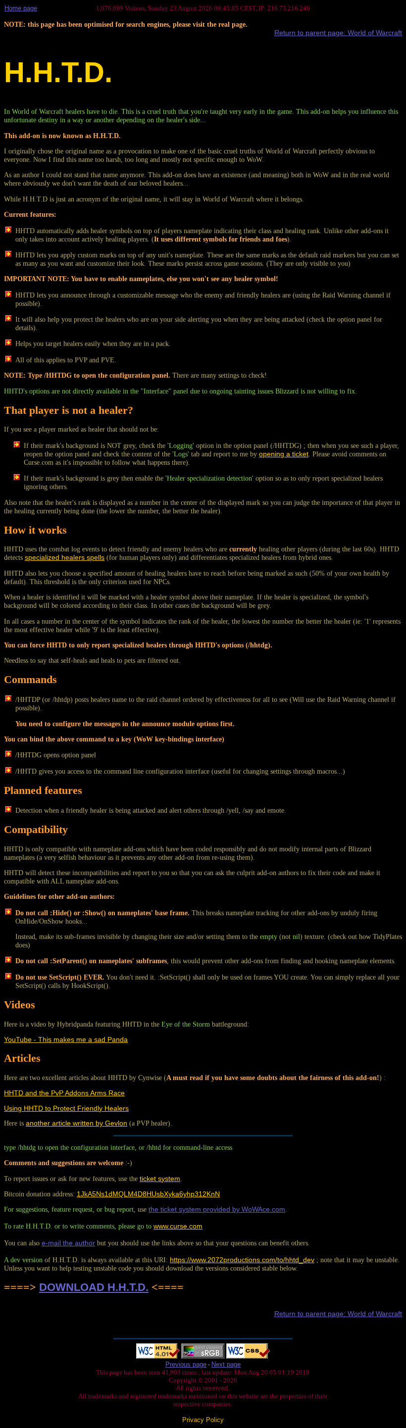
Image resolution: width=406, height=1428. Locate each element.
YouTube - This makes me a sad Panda (66, 1039)
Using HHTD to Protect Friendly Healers (66, 1108)
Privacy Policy (203, 1420)
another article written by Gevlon (76, 1123)
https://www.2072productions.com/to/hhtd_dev (242, 1260)
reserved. (215, 1388)
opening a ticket (283, 454)
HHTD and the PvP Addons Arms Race (64, 1093)
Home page (20, 8)
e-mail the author (68, 1243)
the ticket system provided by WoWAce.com (217, 1209)
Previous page (185, 1364)
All (181, 1388)
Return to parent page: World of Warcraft (338, 33)
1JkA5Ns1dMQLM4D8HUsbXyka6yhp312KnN (148, 1194)
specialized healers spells (64, 557)
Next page (226, 1364)
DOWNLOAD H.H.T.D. (94, 1287)
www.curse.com (178, 1226)
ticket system (160, 1178)
